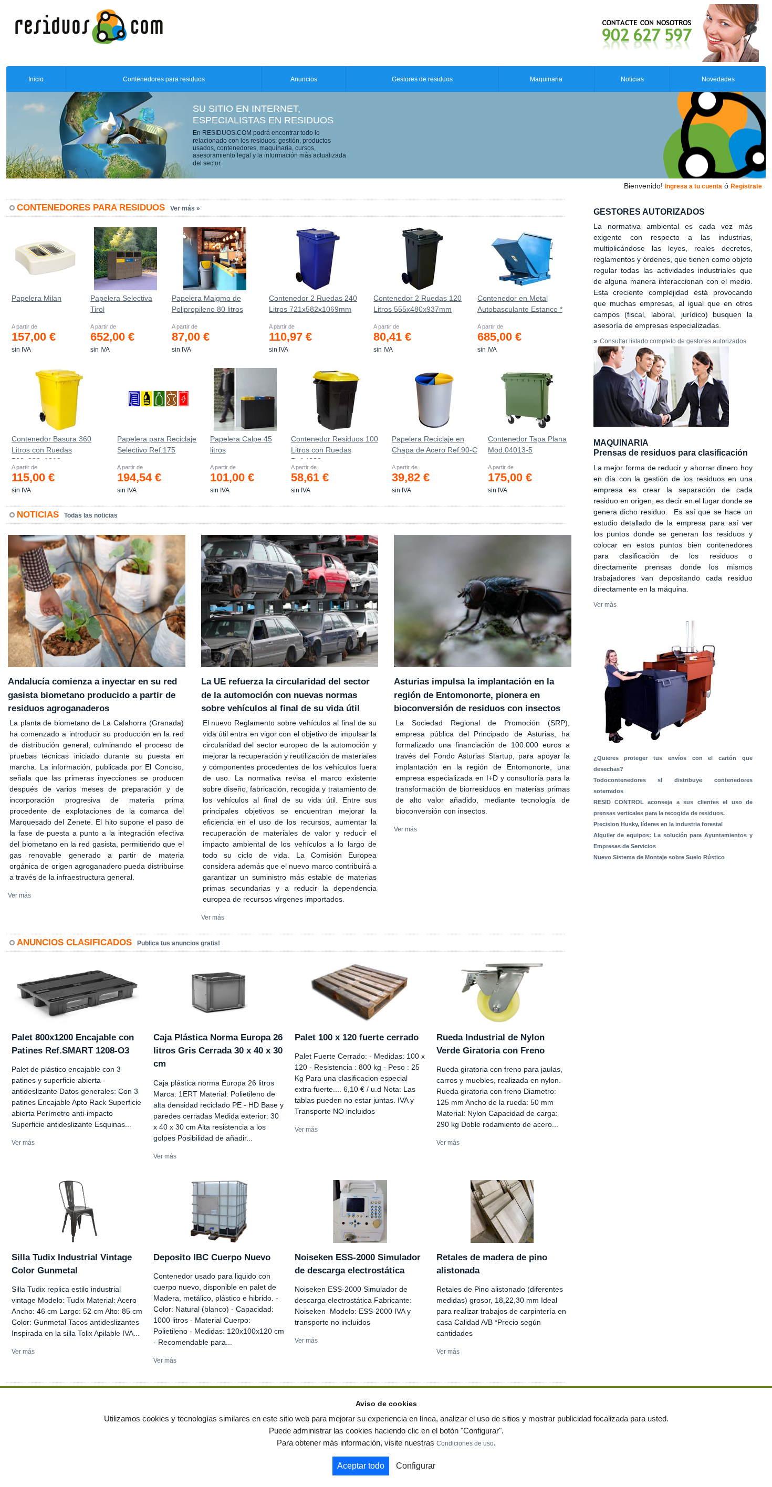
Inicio (36, 79)
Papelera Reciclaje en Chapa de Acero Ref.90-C (434, 444)
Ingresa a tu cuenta (693, 186)
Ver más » (185, 208)
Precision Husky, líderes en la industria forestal (658, 824)
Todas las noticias (91, 515)
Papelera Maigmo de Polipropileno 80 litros (207, 303)
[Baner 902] (636, 32)
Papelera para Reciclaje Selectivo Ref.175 (156, 444)
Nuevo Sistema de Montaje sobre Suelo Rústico (659, 857)
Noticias (632, 79)
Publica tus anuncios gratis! (178, 943)
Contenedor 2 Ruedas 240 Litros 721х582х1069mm (313, 303)
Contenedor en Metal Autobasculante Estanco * (519, 303)
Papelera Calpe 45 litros (241, 444)
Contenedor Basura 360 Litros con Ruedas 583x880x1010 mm (51, 447)
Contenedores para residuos (164, 79)
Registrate (746, 186)
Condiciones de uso (465, 1443)
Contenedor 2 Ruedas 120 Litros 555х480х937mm (417, 303)
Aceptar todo (360, 1465)
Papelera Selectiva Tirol (121, 303)
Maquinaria (546, 79)
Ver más (19, 895)
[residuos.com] (89, 25)
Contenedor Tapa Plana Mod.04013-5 (527, 444)
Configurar (415, 1465)
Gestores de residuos (422, 79)
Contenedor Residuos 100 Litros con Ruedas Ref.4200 (334, 447)
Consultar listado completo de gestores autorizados (673, 341)
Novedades (718, 79)
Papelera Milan (36, 298)
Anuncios (303, 79)
